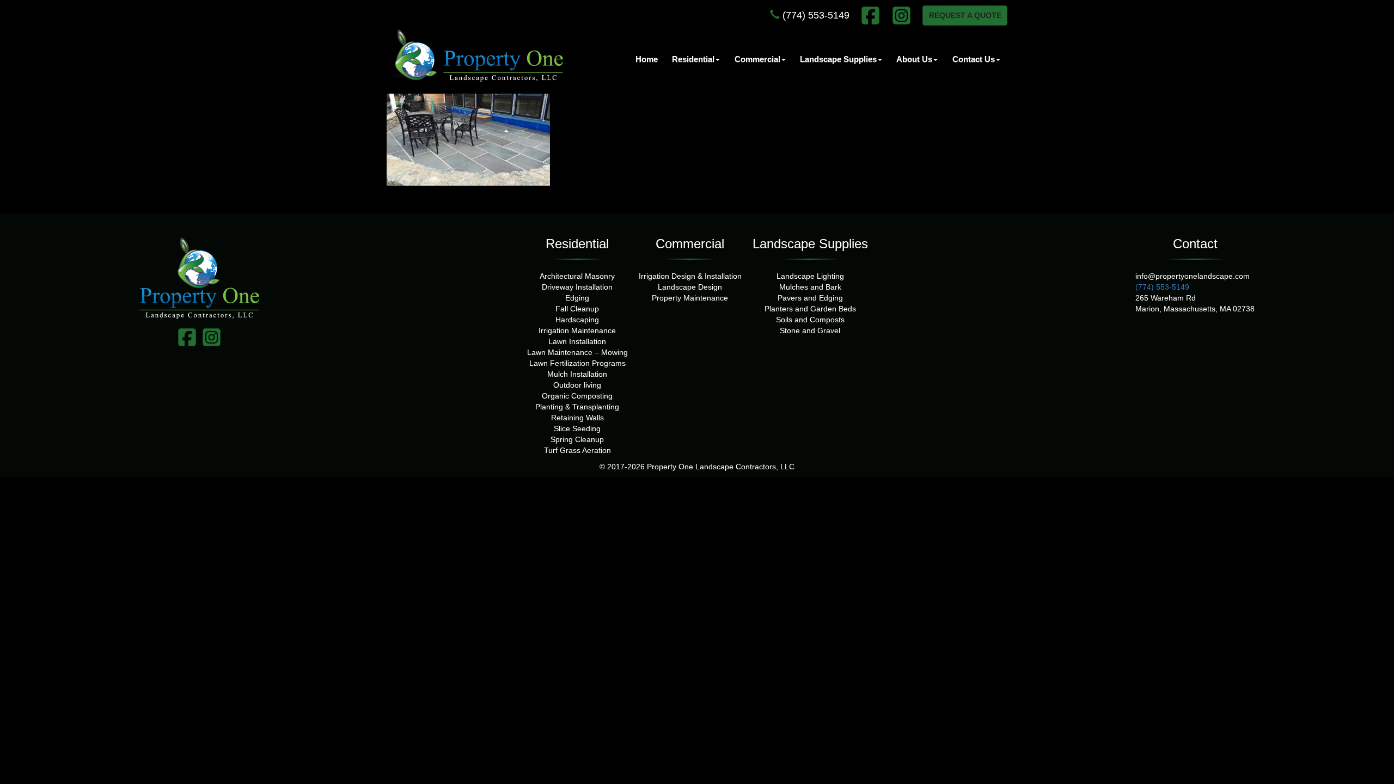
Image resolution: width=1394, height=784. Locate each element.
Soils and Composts (810, 319)
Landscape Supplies (810, 243)
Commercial (690, 243)
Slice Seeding (577, 428)
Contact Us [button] (973, 59)
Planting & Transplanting (577, 406)
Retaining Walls (577, 417)
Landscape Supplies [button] (838, 59)
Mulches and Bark (810, 287)
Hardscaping (577, 319)
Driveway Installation (577, 287)
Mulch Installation (577, 374)
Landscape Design (690, 287)
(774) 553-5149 (814, 15)
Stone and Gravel (810, 330)
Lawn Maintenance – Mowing (577, 352)
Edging (577, 297)
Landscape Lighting (810, 276)
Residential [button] (693, 59)
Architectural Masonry (577, 276)
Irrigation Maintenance (577, 330)
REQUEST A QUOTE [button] (965, 15)
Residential (577, 243)
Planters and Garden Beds (810, 308)
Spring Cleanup (577, 439)
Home (646, 59)
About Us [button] (914, 59)
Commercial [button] (757, 59)
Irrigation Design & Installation (690, 276)
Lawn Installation (577, 341)
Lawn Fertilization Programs (577, 363)
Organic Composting (577, 395)
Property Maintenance (690, 297)
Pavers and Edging (810, 297)
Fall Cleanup (577, 308)
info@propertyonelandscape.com (1192, 276)
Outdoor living (577, 385)
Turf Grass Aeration (577, 450)
